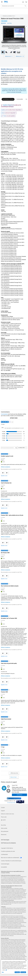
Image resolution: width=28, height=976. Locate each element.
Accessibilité (4, 867)
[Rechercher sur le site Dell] (25, 5)
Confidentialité (4, 854)
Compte (3, 807)
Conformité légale (5, 864)
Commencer (19, 794)
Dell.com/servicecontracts (8, 900)
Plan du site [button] (3, 817)
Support (3, 810)
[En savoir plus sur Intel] (20, 801)
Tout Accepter (23, 972)
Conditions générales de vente (8, 851)
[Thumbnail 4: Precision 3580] (14, 52)
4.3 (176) (9, 23)
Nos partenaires (4, 831)
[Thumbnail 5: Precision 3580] (18, 52)
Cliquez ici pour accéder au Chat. (14, 927)
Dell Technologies (5, 839)
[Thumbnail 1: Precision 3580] (3, 52)
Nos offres (3, 825)
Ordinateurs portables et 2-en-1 (9, 15)
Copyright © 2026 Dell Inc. (7, 848)
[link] (19, 56)
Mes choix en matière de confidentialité (10, 857)
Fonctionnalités (20, 99)
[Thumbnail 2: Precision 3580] (7, 52)
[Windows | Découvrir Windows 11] (14, 798)
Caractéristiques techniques (8, 99)
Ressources (3, 834)
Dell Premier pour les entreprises (8, 843)
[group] (14, 35)
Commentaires (4, 414)
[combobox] (14, 5)
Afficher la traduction (5, 466)
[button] (23, 2)
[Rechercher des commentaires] (16, 448)
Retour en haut (13, 777)
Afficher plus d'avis (14, 773)
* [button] (5, 173)
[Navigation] (1, 2)
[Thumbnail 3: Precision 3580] (10, 52)
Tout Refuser (17, 972)
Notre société (4, 828)
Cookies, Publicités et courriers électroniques (11, 860)
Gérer (3, 972)
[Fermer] (26, 960)
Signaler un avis (4, 475)
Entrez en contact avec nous (7, 813)
